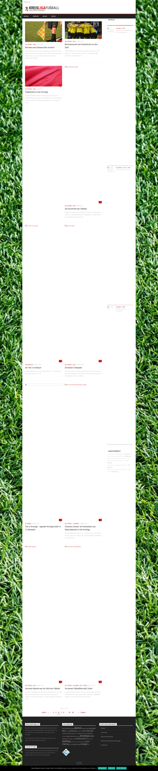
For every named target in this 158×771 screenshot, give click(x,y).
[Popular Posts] (120, 24)
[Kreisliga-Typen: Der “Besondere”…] (111, 374)
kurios (91, 736)
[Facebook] (126, 9)
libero (68, 739)
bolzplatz (67, 731)
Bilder (45, 16)
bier (63, 730)
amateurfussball (86, 728)
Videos (53, 16)
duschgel (78, 731)
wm (89, 744)
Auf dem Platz (29, 364)
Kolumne (118, 28)
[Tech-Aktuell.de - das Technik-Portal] (66, 755)
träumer (75, 744)
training (65, 744)
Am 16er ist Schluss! (33, 368)
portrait (73, 739)
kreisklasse (77, 736)
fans (81, 731)
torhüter (76, 741)
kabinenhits (90, 733)
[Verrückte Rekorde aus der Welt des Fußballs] (43, 614)
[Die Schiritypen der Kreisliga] (111, 235)
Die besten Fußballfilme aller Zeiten (78, 688)
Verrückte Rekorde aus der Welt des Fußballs (42, 688)
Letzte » (83, 712)
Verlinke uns (27, 2)
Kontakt (103, 728)
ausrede (92, 728)
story (72, 741)
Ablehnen (111, 768)
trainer (87, 742)
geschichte (76, 733)
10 (69, 712)
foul (86, 731)
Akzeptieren (102, 768)
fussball (64, 733)
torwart (83, 741)
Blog (34, 44)
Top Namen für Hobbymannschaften (117, 465)
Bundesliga (72, 731)
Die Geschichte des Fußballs (76, 209)
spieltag (66, 741)
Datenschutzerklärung (107, 736)
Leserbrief (76, 523)
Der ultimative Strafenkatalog (115, 454)
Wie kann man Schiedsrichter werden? (40, 47)
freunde (90, 731)
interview (85, 733)
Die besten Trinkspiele (73, 368)
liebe (70, 739)
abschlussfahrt (66, 728)
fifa (83, 731)
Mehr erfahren (121, 768)
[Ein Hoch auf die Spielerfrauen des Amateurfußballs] (111, 96)
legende (64, 739)
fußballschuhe (69, 733)
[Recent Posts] (111, 24)
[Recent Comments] (128, 24)
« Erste (43, 712)
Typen (123, 28)
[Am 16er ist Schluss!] (43, 293)
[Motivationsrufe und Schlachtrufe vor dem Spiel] (83, 30)
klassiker (64, 736)
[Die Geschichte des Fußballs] (83, 134)
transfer (70, 744)
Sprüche (35, 16)
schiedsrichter (80, 738)
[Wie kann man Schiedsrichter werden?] (43, 31)
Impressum (104, 732)
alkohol (77, 728)
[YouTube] (132, 9)
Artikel (26, 16)
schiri (87, 739)
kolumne (72, 736)
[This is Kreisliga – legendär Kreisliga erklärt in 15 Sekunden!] (43, 452)
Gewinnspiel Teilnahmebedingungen (111, 741)
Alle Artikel (28, 44)
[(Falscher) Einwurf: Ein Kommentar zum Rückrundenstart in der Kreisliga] (83, 452)
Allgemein (28, 523)
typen (78, 744)
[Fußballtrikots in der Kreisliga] (43, 76)
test (73, 741)
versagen (84, 744)
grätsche (80, 733)
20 (73, 712)
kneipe (68, 736)
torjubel (79, 741)
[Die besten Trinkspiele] (83, 293)
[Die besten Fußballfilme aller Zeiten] (83, 614)
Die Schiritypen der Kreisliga (123, 170)
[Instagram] (129, 9)
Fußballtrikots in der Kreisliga (36, 92)
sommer (91, 739)
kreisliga (84, 735)
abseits (72, 728)
